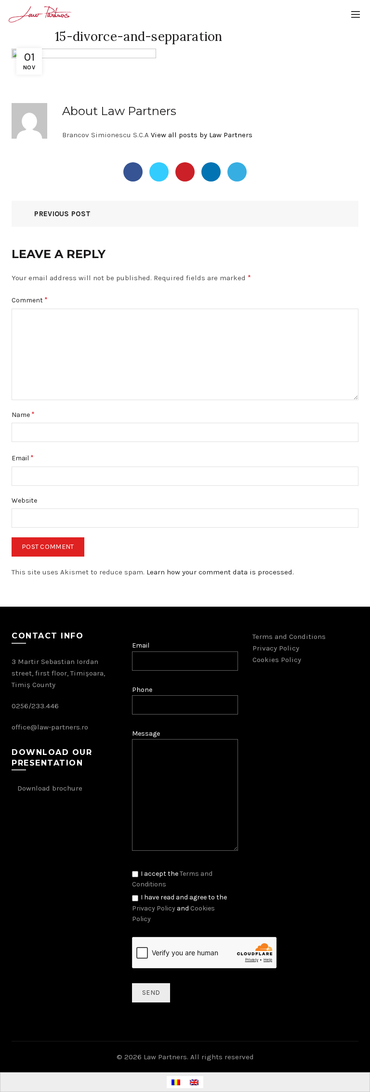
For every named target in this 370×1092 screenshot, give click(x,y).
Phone (142, 690)
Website (24, 500)
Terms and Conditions (289, 636)
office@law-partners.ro (50, 727)
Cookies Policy (276, 659)
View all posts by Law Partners (201, 134)
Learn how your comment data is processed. (220, 572)
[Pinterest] (185, 172)
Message (146, 733)
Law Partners (165, 1057)
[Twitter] (159, 172)
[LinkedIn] (211, 172)
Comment (30, 299)
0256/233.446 (35, 706)
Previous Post (62, 213)
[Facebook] (133, 172)
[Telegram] (237, 172)
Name (23, 414)
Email (23, 457)
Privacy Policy (153, 908)
